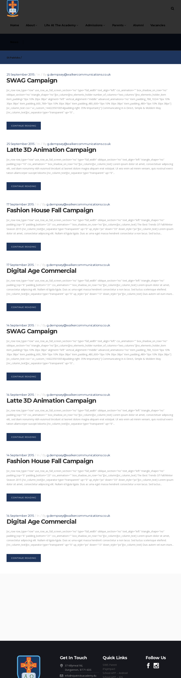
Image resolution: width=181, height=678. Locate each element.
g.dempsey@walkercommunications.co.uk (79, 74)
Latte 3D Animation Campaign (51, 149)
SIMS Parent (110, 664)
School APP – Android (115, 673)
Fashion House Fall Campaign (50, 210)
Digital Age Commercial (41, 270)
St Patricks (13, 57)
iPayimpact (109, 669)
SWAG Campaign (32, 80)
